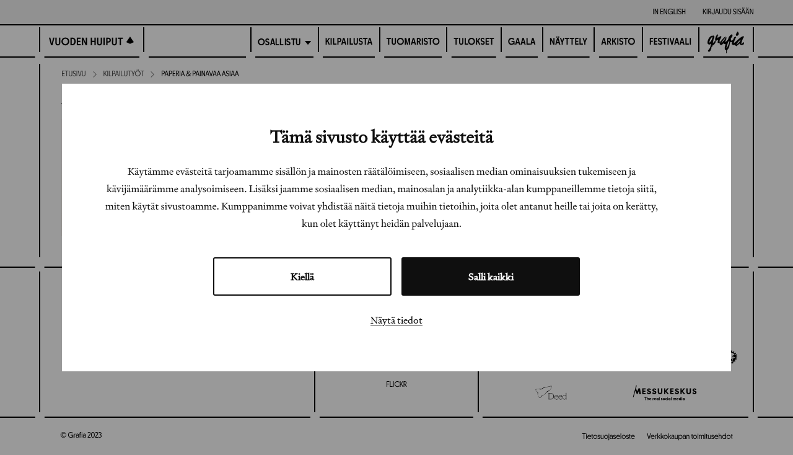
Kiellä (302, 276)
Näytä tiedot (396, 320)
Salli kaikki (491, 276)
